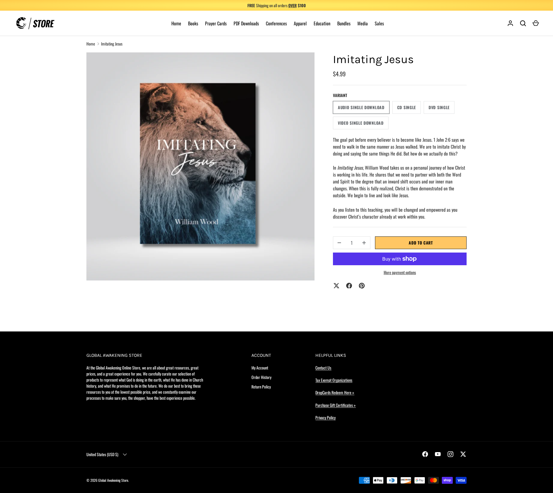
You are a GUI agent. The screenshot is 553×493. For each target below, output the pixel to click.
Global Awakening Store (113, 480)
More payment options (400, 272)
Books (193, 23)
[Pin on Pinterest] (361, 285)
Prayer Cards (216, 23)
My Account (259, 368)
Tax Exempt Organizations (333, 380)
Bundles (344, 23)
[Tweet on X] (336, 285)
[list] (200, 166)
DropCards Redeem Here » (334, 392)
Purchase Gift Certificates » (335, 405)
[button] (535, 23)
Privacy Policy (325, 417)
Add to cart (421, 243)
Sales (379, 23)
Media (362, 23)
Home (176, 23)
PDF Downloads (246, 23)
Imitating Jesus (111, 44)
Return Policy (261, 387)
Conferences (276, 23)
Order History (261, 377)
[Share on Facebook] (349, 285)
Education (322, 23)
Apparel (300, 23)
